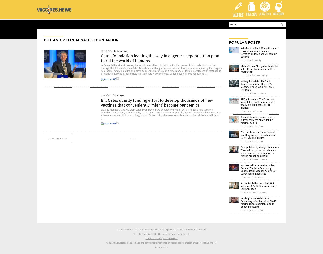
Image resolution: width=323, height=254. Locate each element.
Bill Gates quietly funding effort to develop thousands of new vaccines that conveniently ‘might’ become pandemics (157, 103)
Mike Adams (258, 177)
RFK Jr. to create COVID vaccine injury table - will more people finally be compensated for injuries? (257, 103)
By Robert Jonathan (122, 51)
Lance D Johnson (260, 159)
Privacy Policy (161, 247)
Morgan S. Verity (260, 75)
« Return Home (58, 138)
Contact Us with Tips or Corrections (162, 238)
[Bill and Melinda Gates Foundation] (54, 14)
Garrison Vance (259, 93)
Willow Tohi (257, 111)
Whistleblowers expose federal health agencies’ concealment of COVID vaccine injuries (258, 135)
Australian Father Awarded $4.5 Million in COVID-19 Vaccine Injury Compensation (259, 186)
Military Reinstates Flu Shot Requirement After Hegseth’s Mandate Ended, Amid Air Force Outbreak (257, 85)
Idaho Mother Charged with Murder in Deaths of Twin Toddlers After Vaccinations (259, 69)
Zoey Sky (257, 60)
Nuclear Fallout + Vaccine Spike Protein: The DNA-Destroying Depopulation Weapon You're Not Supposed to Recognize (258, 169)
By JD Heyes (119, 95)
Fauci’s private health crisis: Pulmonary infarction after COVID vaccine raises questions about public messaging (258, 202)
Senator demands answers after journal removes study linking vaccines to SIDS (258, 120)
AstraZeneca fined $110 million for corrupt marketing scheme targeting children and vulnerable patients (259, 52)
